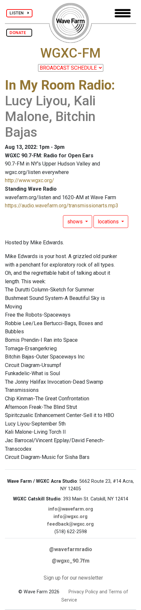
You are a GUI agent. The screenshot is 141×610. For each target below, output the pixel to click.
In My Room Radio (58, 85)
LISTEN (19, 12)
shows (75, 221)
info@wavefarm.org (70, 509)
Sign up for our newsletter (73, 578)
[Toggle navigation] (123, 13)
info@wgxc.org (70, 516)
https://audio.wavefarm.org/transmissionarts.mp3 (61, 205)
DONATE (19, 32)
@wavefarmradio (70, 549)
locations (109, 221)
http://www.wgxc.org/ (29, 180)
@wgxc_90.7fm (71, 561)
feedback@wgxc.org (70, 524)
